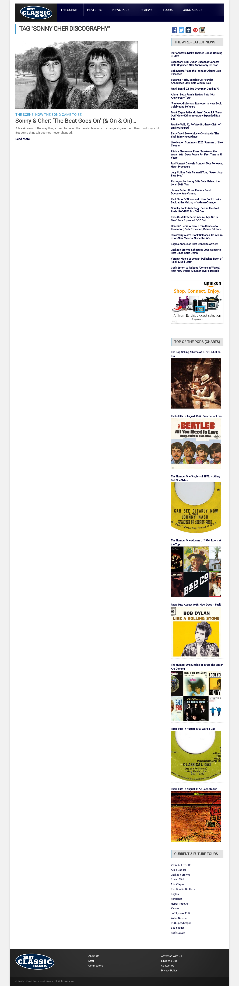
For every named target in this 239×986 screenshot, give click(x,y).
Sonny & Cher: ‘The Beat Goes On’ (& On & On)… (75, 120)
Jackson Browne (180, 874)
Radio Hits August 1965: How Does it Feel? (196, 604)
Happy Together (180, 903)
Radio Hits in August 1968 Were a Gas (193, 728)
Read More (22, 139)
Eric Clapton (178, 884)
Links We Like (169, 960)
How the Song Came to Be (58, 115)
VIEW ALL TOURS (181, 865)
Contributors (95, 965)
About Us (93, 956)
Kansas (175, 908)
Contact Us (167, 965)
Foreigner (176, 898)
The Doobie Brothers (183, 889)
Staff (91, 960)
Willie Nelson (179, 918)
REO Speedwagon (181, 923)
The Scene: (24, 115)
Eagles (175, 894)
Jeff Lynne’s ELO (180, 913)
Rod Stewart (178, 932)
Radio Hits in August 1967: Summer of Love (196, 416)
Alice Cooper (178, 869)
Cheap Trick (178, 879)
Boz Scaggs (178, 927)
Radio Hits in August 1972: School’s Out (194, 789)
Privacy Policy (169, 970)
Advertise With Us (171, 956)
